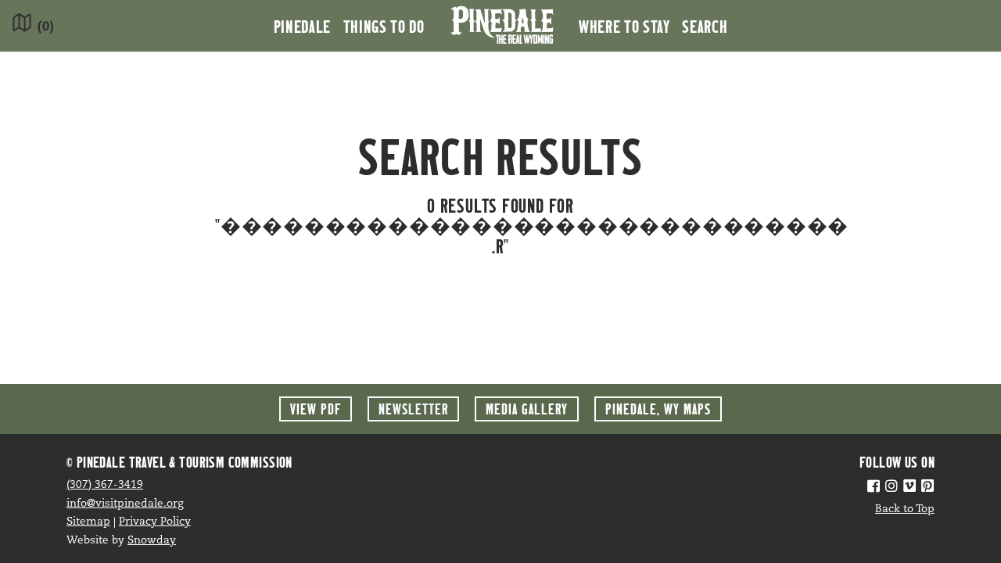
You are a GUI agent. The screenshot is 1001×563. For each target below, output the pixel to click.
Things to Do (384, 26)
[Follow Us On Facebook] (873, 488)
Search (704, 26)
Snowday (151, 541)
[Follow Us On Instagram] (891, 488)
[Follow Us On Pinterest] (927, 488)
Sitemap (88, 522)
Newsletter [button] (413, 408)
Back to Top (905, 509)
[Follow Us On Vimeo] (909, 488)
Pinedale (302, 26)
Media (527, 408)
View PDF (315, 408)
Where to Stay (624, 26)
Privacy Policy (155, 522)
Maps (658, 408)
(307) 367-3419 (104, 485)
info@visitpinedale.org (125, 504)
